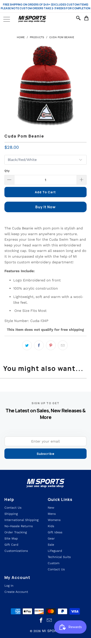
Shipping (11, 513)
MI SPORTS (51, 631)
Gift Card (11, 544)
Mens (52, 513)
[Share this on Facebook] (39, 345)
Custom (53, 563)
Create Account (16, 591)
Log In (8, 585)
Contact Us (56, 569)
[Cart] (86, 18)
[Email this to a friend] (63, 345)
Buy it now (45, 207)
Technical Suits (59, 557)
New (51, 507)
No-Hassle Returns (18, 526)
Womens (54, 520)
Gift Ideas (55, 532)
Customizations (16, 550)
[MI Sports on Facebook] (41, 620)
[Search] (79, 18)
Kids (51, 526)
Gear (51, 538)
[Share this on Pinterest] (51, 345)
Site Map (11, 538)
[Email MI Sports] (49, 620)
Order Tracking (15, 532)
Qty (6, 170)
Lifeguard (55, 550)
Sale (51, 544)
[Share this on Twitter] (27, 345)
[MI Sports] (45, 19)
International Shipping (21, 520)
